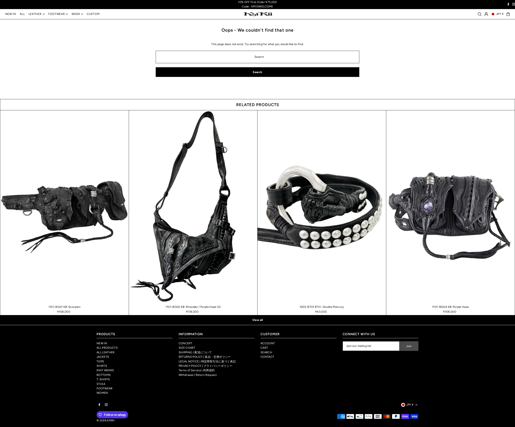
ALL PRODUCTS (107, 347)
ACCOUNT (268, 343)
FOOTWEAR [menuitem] (56, 14)
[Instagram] (513, 4)
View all (257, 320)
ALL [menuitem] (22, 14)
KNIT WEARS (105, 370)
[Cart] (508, 14)
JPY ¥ (500, 14)
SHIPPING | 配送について (195, 352)
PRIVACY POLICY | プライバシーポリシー (205, 366)
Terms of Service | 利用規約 (197, 370)
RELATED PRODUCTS (257, 104)
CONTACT (267, 357)
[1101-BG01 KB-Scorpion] (64, 206)
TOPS (100, 361)
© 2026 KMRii (106, 420)
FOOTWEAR (105, 388)
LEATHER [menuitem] (35, 14)
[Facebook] (508, 4)
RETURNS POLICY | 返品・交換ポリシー (205, 357)
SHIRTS (102, 366)
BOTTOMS (104, 375)
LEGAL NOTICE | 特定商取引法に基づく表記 (207, 361)
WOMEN (102, 393)
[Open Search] (479, 14)
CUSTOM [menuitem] (93, 14)
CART (264, 347)
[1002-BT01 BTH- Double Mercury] (322, 206)
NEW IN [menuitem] (10, 14)
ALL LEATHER (106, 352)
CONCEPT (185, 343)
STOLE (101, 384)
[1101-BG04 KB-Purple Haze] (450, 206)
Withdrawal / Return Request (198, 375)
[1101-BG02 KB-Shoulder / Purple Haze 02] (193, 206)
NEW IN (102, 343)
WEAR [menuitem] (76, 14)
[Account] (486, 14)
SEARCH (266, 352)
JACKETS (103, 357)
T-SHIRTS (103, 379)
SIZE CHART (187, 347)
